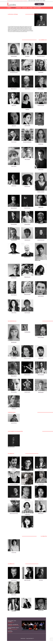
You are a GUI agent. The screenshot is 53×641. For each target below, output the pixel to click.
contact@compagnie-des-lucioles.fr (18, 0)
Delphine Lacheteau (40, 191)
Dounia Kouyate (27, 186)
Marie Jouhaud (27, 159)
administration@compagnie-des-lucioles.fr (13, 625)
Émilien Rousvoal (27, 277)
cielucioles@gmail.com (10, 0)
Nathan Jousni (40, 169)
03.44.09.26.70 (25, 0)
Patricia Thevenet (27, 294)
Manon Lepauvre (14, 375)
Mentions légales (23, 638)
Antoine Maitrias (27, 224)
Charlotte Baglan (14, 56)
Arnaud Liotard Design (29, 638)
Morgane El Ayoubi (41, 105)
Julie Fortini (14, 125)
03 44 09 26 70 (10, 632)
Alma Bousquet (13, 342)
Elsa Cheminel (40, 72)
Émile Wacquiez (41, 392)
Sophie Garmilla (27, 125)
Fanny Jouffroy (13, 166)
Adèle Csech (14, 105)
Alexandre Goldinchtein (27, 141)
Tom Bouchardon (27, 332)
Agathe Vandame (41, 296)
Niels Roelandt (13, 277)
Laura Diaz (27, 109)
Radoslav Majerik (14, 208)
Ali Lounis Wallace (14, 224)
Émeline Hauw (40, 144)
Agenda (39, 4)
